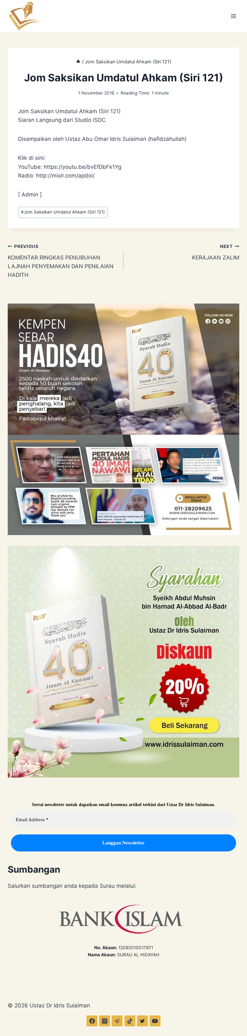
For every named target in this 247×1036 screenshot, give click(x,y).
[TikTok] (129, 1020)
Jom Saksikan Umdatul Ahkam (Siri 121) (63, 211)
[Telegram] (117, 1020)
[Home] (78, 61)
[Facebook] (92, 1020)
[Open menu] (233, 16)
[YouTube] (155, 1020)
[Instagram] (104, 1020)
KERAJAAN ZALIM (215, 252)
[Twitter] (142, 1020)
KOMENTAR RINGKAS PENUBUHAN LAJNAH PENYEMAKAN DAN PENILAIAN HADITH (61, 261)
